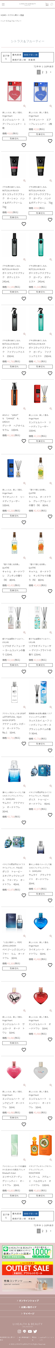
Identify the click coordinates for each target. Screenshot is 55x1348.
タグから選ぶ (13, 15)
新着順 (31, 60)
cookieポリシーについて (47, 1339)
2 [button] (42, 72)
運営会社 (34, 1339)
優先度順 (16, 55)
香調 (22, 15)
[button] (51, 72)
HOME (3, 15)
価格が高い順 (19, 60)
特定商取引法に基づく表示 (8, 1339)
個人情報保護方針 (24, 1339)
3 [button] (46, 72)
